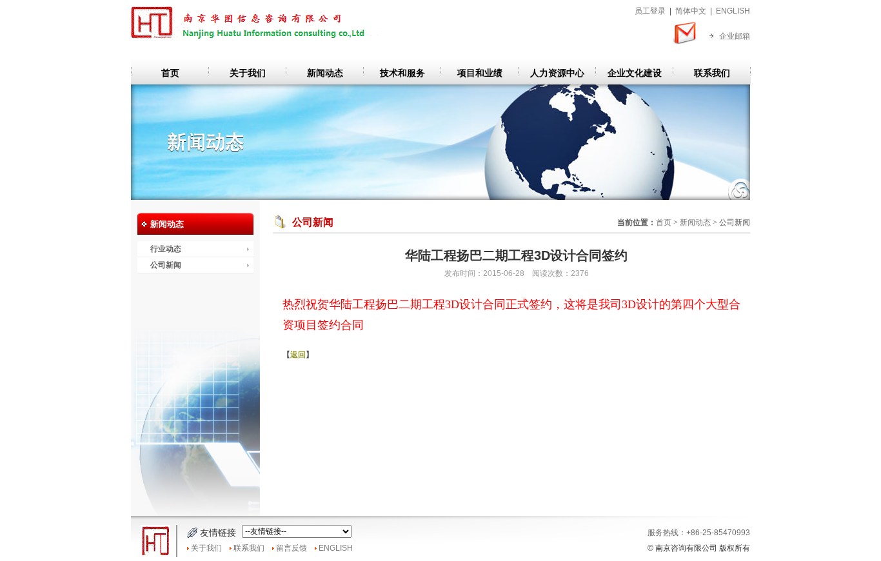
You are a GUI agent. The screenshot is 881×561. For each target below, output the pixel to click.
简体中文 (690, 10)
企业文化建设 (635, 73)
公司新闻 (165, 265)
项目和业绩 (479, 73)
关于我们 (248, 73)
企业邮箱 (734, 36)
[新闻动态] (440, 197)
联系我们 (712, 73)
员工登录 (650, 10)
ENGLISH (733, 10)
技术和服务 (402, 73)
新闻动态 (325, 73)
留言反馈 (291, 548)
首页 (170, 73)
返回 (298, 354)
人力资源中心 (557, 73)
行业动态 (165, 248)
